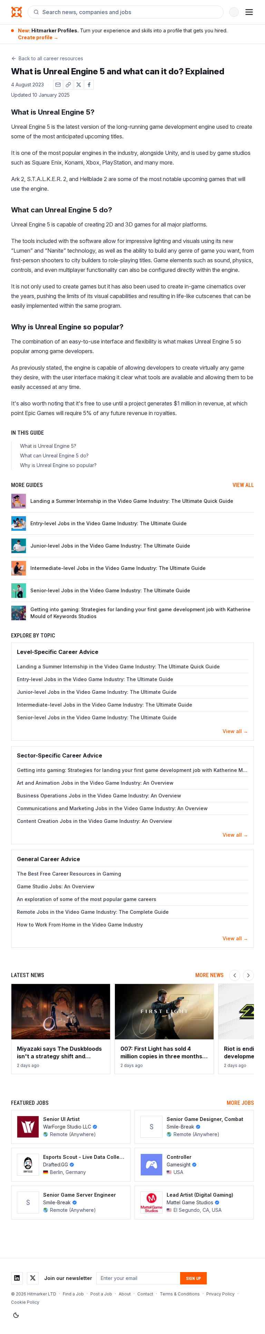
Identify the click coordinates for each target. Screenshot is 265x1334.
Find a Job (73, 1293)
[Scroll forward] (248, 975)
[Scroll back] (234, 975)
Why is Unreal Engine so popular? (58, 465)
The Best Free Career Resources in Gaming (69, 874)
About (125, 1293)
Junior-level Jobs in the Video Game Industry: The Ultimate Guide (97, 692)
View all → (235, 731)
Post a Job (101, 1293)
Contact (145, 1293)
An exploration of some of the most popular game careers (86, 899)
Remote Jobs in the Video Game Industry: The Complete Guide (93, 912)
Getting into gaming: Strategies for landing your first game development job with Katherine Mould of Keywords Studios (132, 770)
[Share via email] (58, 84)
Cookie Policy (25, 1302)
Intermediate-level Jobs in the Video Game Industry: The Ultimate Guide (104, 705)
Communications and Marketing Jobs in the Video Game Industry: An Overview (112, 808)
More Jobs (240, 1103)
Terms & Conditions (180, 1293)
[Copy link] (68, 84)
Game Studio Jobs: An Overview (56, 886)
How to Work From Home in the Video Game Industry (80, 925)
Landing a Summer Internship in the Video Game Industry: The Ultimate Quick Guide (118, 666)
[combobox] (130, 12)
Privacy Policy (220, 1293)
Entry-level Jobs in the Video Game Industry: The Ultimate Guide (95, 679)
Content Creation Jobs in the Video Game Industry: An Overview (94, 821)
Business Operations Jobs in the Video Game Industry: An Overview (99, 795)
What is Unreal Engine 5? (48, 446)
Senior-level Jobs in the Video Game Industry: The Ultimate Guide (97, 717)
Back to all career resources (51, 58)
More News (209, 975)
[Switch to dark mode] (16, 1315)
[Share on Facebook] (89, 84)
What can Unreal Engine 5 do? (54, 455)
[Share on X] (79, 84)
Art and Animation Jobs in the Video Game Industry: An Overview (95, 783)
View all (243, 485)
